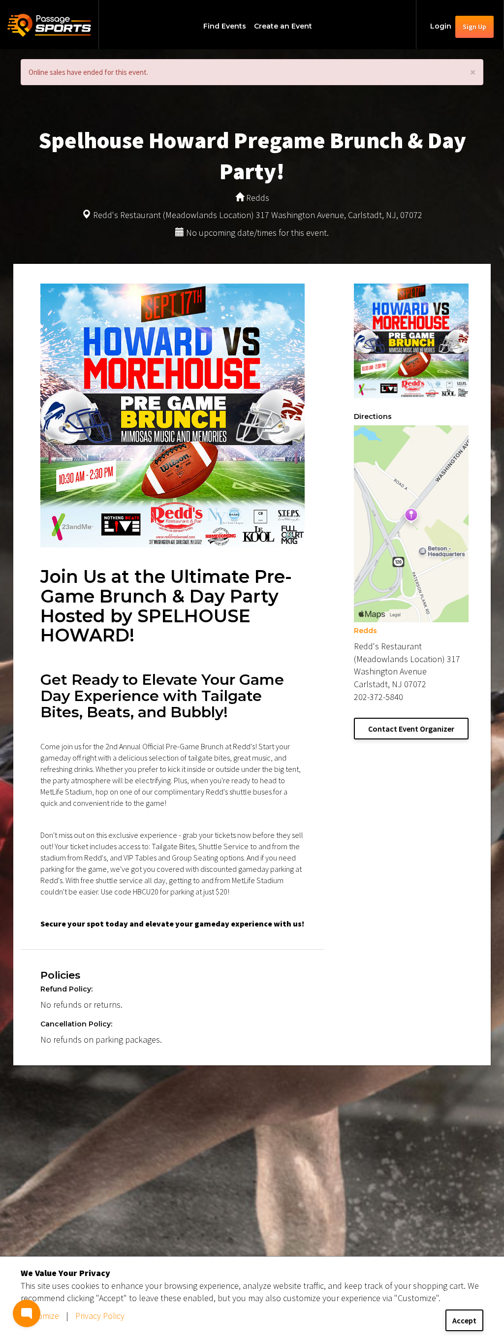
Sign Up (474, 26)
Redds (365, 630)
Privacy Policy (100, 1315)
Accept (464, 1320)
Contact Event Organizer (411, 729)
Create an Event (283, 26)
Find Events (224, 26)
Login (440, 26)
